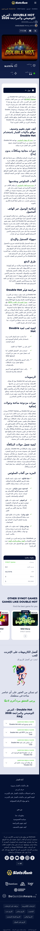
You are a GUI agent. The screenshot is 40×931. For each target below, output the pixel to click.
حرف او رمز (19, 789)
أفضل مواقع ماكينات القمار (16, 541)
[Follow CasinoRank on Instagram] (27, 858)
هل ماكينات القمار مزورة (19, 785)
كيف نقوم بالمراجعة (20, 823)
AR (21, 863)
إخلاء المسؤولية (6, 929)
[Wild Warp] (25, 625)
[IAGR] (31, 884)
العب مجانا (19, 48)
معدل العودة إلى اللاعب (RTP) (17, 302)
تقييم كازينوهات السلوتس (25, 140)
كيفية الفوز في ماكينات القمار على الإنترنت (19, 797)
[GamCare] (11, 884)
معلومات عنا (19, 815)
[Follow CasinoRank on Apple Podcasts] (7, 858)
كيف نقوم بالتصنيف (19, 827)
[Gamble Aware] (23, 896)
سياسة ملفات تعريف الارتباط (19, 929)
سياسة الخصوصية (19, 819)
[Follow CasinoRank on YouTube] (17, 858)
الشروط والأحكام (32, 929)
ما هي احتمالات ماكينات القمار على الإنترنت (19, 793)
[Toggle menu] (35, 3)
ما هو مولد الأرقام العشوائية (19, 801)
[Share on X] (35, 30)
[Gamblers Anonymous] (22, 884)
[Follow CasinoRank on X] (22, 858)
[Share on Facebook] (30, 30)
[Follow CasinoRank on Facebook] (32, 858)
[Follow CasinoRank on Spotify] (12, 858)
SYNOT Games (30, 99)
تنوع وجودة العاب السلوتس (25, 185)
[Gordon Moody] (19, 890)
